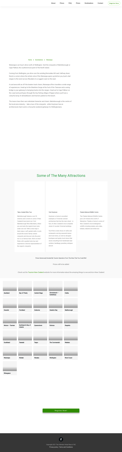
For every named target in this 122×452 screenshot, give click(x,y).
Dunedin (6, 310)
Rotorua (52, 325)
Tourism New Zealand (36, 272)
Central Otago (38, 293)
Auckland (6, 293)
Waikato (67, 342)
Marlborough (69, 310)
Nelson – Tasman (9, 325)
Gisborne (37, 310)
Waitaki (21, 358)
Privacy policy (53, 447)
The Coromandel (55, 342)
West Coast (68, 358)
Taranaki (21, 342)
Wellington (53, 358)
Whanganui (7, 373)
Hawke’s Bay (53, 310)
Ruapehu (67, 325)
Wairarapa (7, 358)
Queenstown (38, 325)
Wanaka (36, 358)
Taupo (36, 342)
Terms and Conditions (66, 447)
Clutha (67, 293)
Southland (7, 342)
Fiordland (22, 310)
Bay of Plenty (23, 293)
